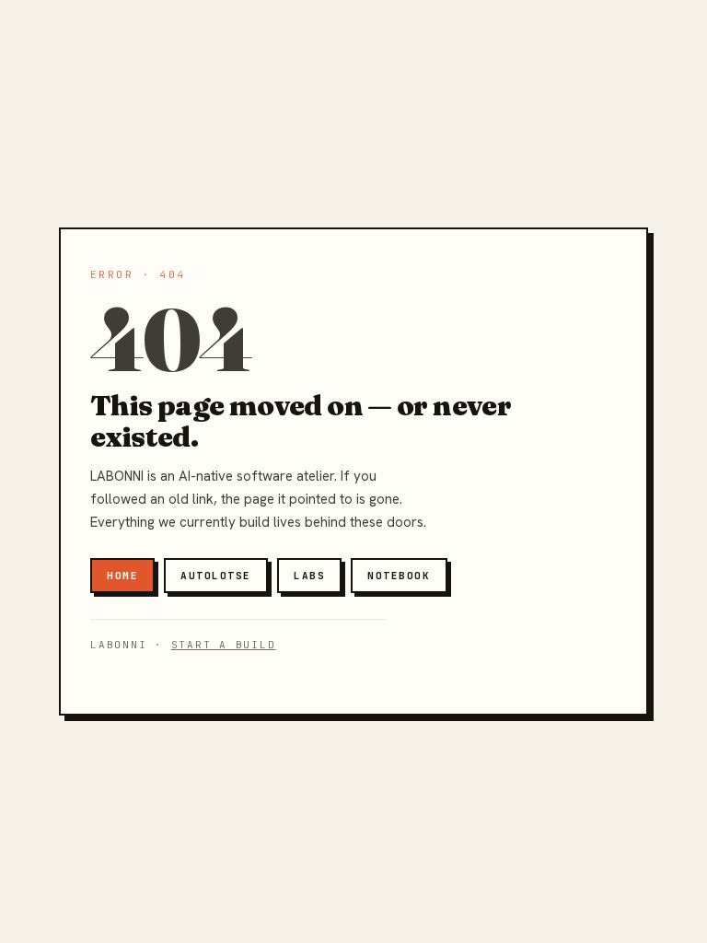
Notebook (398, 575)
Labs (309, 575)
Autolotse (215, 575)
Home (122, 575)
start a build (223, 644)
